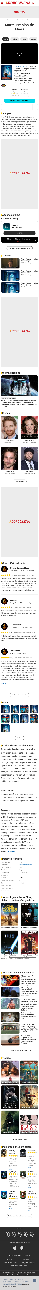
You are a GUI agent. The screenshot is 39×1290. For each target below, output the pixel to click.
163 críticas (24, 627)
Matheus (13, 600)
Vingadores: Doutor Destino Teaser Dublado (10, 1132)
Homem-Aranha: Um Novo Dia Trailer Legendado (29, 1107)
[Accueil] (17, 3)
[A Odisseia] (23, 1153)
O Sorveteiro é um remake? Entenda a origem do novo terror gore (28, 1015)
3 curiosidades (24, 872)
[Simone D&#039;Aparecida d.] (4, 569)
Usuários (14, 89)
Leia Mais (4, 683)
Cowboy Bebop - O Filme (30, 955)
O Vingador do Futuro (29, 927)
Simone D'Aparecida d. (19, 568)
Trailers (6, 255)
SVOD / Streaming (9, 218)
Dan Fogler (29, 471)
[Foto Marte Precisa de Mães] (5, 709)
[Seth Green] (9, 427)
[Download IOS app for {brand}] (16, 1248)
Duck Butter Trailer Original (29, 1132)
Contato (19, 1273)
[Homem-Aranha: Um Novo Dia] (4, 1153)
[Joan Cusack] (29, 427)
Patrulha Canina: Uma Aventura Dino (32, 1193)
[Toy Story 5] (4, 1175)
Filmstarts (25, 1260)
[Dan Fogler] (29, 458)
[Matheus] (4, 601)
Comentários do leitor (14, 563)
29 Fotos (19, 738)
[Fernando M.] (4, 651)
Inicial (3, 20)
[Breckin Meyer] (9, 458)
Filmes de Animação (32, 20)
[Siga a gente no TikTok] (25, 1234)
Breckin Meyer (25, 80)
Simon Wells (24, 73)
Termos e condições (29, 1273)
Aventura (33, 69)
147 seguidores (14, 627)
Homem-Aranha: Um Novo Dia (12, 1151)
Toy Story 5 (12, 1172)
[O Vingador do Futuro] (29, 914)
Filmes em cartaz (11, 20)
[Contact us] (31, 1234)
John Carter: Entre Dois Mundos (13, 927)
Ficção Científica (20, 70)
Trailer (10, 1169)
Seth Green (23, 78)
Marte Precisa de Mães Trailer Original (29, 260)
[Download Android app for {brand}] (23, 1248)
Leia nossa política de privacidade (16, 1285)
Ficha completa (19, 481)
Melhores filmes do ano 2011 (17, 957)
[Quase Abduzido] (9, 942)
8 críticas (12, 653)
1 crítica (21, 571)
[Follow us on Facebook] (7, 1234)
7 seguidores (14, 571)
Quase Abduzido (10, 955)
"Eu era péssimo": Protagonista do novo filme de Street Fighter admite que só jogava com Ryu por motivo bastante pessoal (28, 980)
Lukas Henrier (15, 625)
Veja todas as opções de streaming (19, 248)
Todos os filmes (21, 20)
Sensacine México (17, 1265)
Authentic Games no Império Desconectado (13, 1194)
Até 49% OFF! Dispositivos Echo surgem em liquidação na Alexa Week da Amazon (28, 1039)
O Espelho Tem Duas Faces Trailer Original (10, 1082)
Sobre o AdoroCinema (8, 1273)
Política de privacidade (14, 1275)
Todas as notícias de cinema (19, 1050)
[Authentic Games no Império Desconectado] (4, 1195)
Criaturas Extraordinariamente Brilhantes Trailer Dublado (29, 1082)
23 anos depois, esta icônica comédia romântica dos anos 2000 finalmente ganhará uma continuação (29, 991)
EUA (21, 862)
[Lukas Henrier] (4, 626)
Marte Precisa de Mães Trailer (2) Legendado (29, 284)
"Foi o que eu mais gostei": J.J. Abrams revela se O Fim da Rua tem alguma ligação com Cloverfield (29, 1028)
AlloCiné (8, 1260)
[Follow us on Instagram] (19, 1234)
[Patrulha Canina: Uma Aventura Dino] (23, 1195)
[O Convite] (23, 1175)
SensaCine (8, 1263)
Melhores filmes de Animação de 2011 (19, 958)
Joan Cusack (29, 440)
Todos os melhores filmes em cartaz (19, 1216)
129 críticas (23, 603)
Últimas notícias (11, 372)
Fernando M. (15, 651)
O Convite (31, 1172)
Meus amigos (24, 89)
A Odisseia (31, 1150)
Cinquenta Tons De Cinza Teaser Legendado (10, 1107)
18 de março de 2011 (21, 67)
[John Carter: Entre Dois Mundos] (9, 914)
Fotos (5, 702)
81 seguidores (14, 603)
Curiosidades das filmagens (17, 745)
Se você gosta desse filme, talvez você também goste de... (19, 899)
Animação (25, 69)
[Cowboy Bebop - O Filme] (29, 942)
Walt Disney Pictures (26, 864)
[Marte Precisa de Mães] (6, 72)
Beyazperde (26, 1263)
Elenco (6, 413)
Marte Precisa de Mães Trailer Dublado (29, 272)
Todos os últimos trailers (19, 1139)
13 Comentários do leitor (19, 695)
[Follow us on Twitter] (13, 1234)
